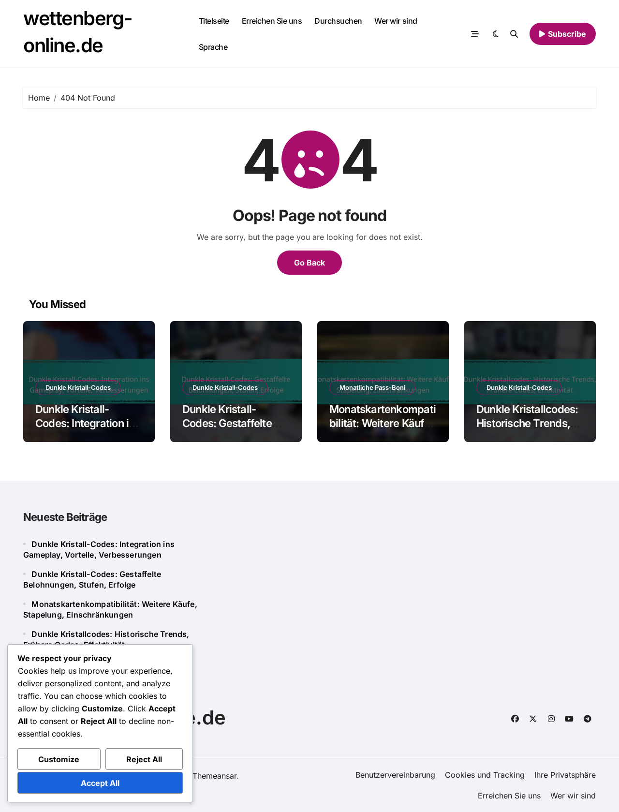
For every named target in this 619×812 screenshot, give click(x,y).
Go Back (309, 262)
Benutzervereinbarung (395, 775)
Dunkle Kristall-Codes (78, 387)
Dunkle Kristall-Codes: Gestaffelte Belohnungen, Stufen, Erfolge (233, 430)
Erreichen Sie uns (272, 21)
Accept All (100, 783)
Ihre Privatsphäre (565, 775)
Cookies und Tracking (485, 775)
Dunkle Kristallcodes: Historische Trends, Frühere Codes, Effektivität (527, 430)
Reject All (144, 759)
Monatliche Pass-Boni (372, 387)
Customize (58, 759)
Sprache (213, 47)
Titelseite (214, 21)
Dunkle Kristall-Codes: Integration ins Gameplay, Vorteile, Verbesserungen (87, 430)
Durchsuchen (338, 21)
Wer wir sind (395, 21)
